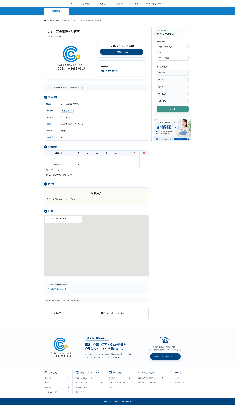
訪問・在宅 (134, 4)
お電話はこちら (122, 52)
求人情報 (86, 4)
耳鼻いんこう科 (67, 111)
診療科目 (119, 4)
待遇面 (160, 87)
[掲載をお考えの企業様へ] (172, 129)
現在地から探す (103, 4)
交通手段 (161, 72)
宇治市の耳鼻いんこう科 (57, 289)
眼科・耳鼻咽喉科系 (72, 300)
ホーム (73, 4)
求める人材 (162, 94)
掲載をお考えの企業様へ (155, 4)
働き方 (160, 80)
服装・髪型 (162, 101)
